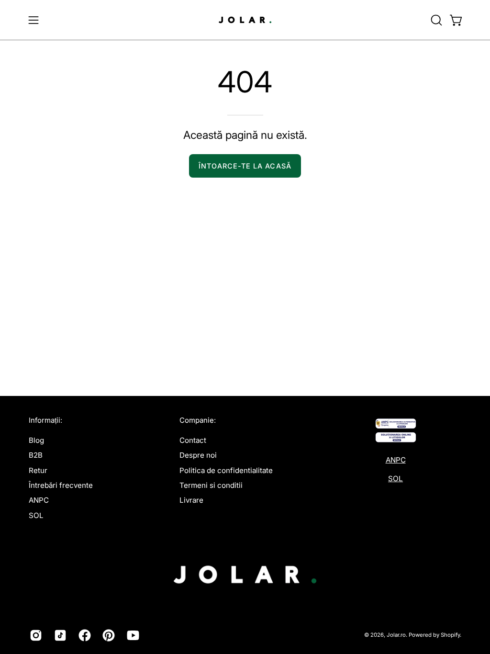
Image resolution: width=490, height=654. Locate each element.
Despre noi (198, 455)
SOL (36, 514)
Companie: (197, 420)
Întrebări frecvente (61, 485)
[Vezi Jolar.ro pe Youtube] (132, 635)
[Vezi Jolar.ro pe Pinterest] (107, 635)
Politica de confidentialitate (226, 469)
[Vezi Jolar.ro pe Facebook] (83, 635)
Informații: (45, 420)
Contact (192, 440)
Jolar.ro (396, 634)
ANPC (39, 500)
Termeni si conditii (211, 485)
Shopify (450, 634)
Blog (36, 440)
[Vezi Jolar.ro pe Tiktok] (59, 635)
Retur (38, 469)
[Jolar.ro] (245, 20)
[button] (435, 20)
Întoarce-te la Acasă (245, 166)
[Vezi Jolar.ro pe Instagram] (35, 635)
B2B (36, 455)
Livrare (191, 500)
